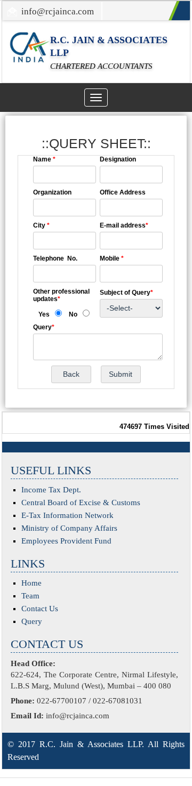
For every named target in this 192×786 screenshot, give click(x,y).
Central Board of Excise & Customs (80, 502)
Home (31, 583)
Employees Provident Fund (66, 541)
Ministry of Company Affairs (69, 528)
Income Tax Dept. (51, 489)
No (73, 314)
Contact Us (39, 608)
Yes (44, 314)
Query (31, 621)
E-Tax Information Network (67, 515)
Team (30, 595)
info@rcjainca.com (57, 11)
